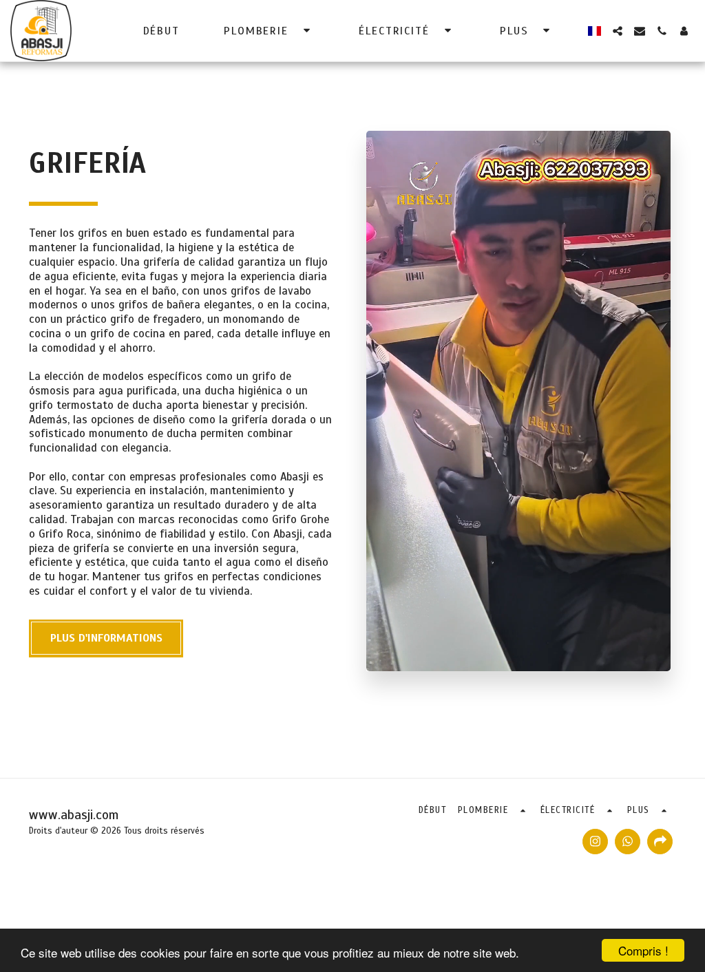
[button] (269, 30)
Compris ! (643, 950)
